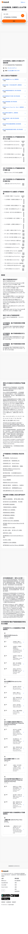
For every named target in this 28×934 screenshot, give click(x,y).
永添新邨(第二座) (7, 466)
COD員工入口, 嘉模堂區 (8, 518)
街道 (16, 884)
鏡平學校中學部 (6, 473)
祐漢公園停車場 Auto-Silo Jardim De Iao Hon (13, 490)
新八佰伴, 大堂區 (7, 530)
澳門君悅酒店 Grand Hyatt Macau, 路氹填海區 (13, 545)
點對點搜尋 (17, 891)
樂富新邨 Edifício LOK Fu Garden (10, 482)
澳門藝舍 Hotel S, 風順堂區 (9, 509)
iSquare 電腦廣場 (7, 479)
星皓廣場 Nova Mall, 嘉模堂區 (9, 542)
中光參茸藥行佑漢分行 (16, 473)
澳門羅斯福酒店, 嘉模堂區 (9, 515)
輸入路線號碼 (17, 880)
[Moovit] (5, 2)
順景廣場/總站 (15, 466)
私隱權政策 (8, 902)
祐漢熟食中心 (15, 485)
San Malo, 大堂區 (7, 539)
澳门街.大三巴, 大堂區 (17, 530)
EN (3, 890)
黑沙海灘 (20, 501)
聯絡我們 (14, 902)
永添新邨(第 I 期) (6, 460)
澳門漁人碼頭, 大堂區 (19, 499)
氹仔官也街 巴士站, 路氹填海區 (10, 501)
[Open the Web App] (5, 898)
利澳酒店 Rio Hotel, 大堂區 (9, 527)
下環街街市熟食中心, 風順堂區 (10, 507)
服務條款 (3, 902)
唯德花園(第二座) (7, 488)
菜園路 (21, 466)
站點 (16, 886)
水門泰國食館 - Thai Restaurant (10, 458)
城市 (16, 889)
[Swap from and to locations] (22, 15)
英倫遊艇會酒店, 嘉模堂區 (9, 512)
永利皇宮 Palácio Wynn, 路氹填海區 (11, 520)
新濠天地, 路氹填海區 (8, 499)
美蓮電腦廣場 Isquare (17, 488)
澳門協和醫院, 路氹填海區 (9, 504)
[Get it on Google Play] (5, 895)
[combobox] (14, 14)
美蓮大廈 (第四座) (7, 485)
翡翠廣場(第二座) (15, 460)
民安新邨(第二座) (7, 463)
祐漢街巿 (22, 485)
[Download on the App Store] (14, 895)
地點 (16, 882)
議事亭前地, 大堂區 (7, 533)
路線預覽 (23, 142)
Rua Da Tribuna (15, 463)
